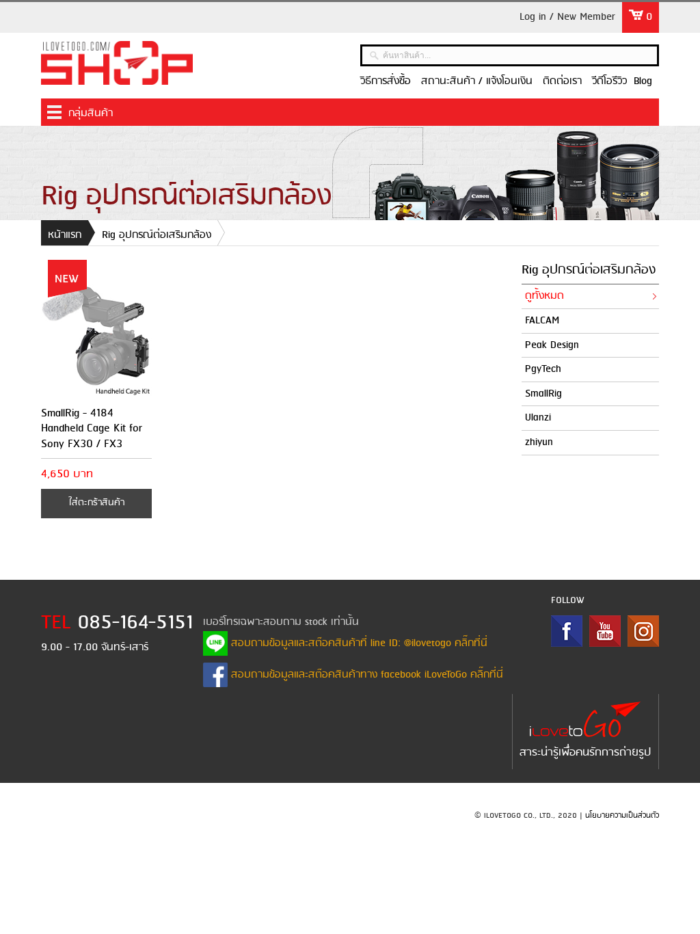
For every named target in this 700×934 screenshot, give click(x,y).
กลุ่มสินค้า (90, 113)
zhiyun (539, 442)
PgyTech (543, 369)
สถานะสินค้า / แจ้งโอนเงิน (477, 81)
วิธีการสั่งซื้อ (385, 81)
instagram (643, 631)
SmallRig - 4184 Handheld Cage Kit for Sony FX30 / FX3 (91, 428)
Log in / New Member (567, 17)
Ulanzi (538, 418)
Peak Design (552, 345)
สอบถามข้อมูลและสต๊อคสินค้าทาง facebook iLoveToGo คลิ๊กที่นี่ (365, 675)
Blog (643, 81)
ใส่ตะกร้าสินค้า (96, 503)
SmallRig (543, 394)
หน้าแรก (64, 235)
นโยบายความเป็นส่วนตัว (622, 816)
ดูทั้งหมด (544, 296)
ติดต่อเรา (562, 81)
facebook (566, 631)
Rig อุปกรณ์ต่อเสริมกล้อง (156, 235)
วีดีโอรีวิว (609, 81)
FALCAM (542, 320)
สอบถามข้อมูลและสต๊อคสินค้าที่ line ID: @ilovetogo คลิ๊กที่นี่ (357, 643)
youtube (605, 631)
